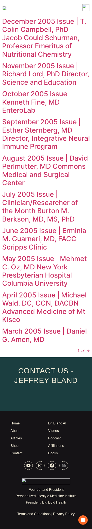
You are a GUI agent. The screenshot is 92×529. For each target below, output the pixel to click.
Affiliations (56, 446)
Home (15, 423)
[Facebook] (52, 465)
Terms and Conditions (33, 514)
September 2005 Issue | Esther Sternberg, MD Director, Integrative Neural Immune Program (46, 134)
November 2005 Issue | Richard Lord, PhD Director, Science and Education (45, 74)
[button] (83, 520)
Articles (16, 438)
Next (84, 350)
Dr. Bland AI (57, 423)
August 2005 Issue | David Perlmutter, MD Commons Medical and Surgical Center (45, 170)
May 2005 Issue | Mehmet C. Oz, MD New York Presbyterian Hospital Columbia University (44, 270)
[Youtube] (28, 465)
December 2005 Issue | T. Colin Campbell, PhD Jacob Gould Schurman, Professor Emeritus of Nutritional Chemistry (44, 37)
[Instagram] (40, 465)
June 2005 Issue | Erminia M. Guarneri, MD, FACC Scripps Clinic (44, 238)
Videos (53, 431)
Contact (16, 453)
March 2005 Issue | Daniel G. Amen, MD (44, 335)
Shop (14, 446)
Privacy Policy (64, 514)
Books (53, 453)
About (14, 431)
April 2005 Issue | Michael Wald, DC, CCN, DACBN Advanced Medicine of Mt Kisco (44, 307)
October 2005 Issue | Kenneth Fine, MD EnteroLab (36, 102)
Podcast (54, 438)
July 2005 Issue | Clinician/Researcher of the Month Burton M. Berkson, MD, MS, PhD (40, 206)
